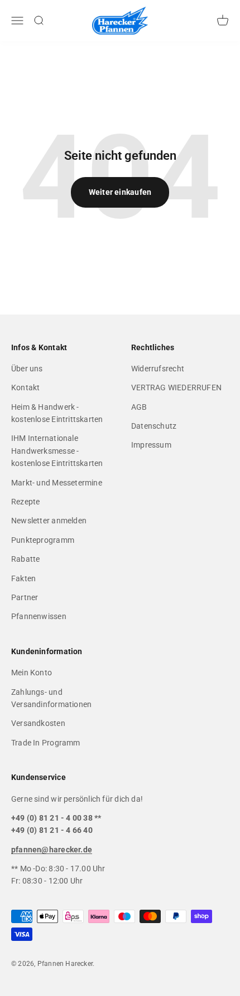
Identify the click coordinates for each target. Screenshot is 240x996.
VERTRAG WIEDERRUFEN (176, 387)
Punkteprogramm (42, 540)
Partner (24, 597)
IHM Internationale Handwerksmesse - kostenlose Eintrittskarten (57, 451)
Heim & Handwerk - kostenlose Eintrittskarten (57, 413)
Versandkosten (38, 723)
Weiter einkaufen (120, 192)
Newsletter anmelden (49, 520)
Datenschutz (153, 425)
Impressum (151, 444)
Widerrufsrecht (157, 368)
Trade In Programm (45, 742)
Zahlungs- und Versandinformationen (51, 698)
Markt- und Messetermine (56, 482)
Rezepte (25, 501)
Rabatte (25, 559)
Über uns (27, 368)
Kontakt (25, 387)
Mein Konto (31, 672)
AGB (139, 407)
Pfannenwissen (38, 616)
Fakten (23, 578)
